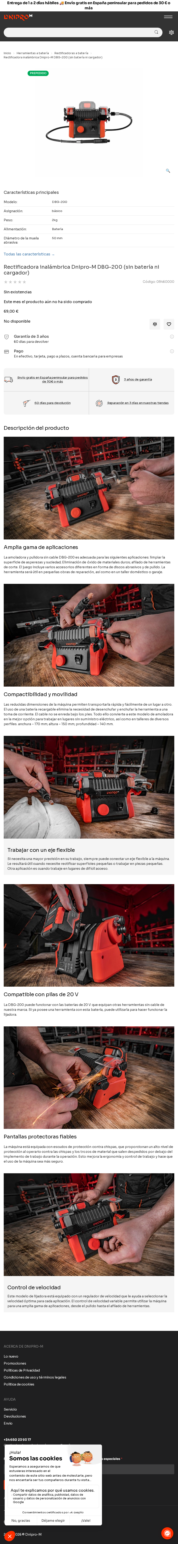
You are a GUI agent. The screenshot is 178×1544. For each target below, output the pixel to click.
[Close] (167, 726)
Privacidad (54, 817)
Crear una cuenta (89, 801)
